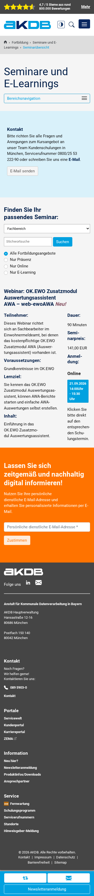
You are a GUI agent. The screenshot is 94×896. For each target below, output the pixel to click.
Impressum (42, 857)
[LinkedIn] (28, 582)
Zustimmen (17, 540)
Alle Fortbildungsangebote (33, 253)
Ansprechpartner (17, 781)
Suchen (62, 241)
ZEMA (8, 739)
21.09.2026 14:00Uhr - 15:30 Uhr (77, 391)
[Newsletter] (38, 582)
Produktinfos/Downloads (22, 774)
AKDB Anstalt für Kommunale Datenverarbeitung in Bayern (27, 25)
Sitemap (60, 862)
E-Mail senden (22, 171)
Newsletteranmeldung (20, 768)
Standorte (11, 824)
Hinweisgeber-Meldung (21, 831)
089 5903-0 (18, 687)
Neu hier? (11, 761)
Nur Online (19, 266)
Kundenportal (14, 725)
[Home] (5, 42)
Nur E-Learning (23, 272)
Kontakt (9, 696)
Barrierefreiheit (39, 862)
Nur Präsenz (20, 259)
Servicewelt (13, 718)
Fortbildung (20, 42)
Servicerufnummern (19, 817)
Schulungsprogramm (19, 810)
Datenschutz (65, 857)
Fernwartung (19, 804)
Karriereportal (14, 732)
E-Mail (74, 159)
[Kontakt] (69, 878)
